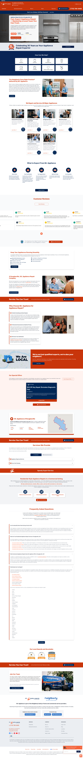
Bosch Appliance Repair (16, 576)
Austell (12, 427)
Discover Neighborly (29, 714)
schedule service (19, 286)
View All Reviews (41, 204)
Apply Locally (47, 733)
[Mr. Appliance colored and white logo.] (6, 4)
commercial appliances (42, 556)
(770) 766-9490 (14, 725)
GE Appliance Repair (16, 574)
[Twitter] (74, 15)
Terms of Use (27, 749)
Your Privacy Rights (55, 749)
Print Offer (29, 397)
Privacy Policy (33, 749)
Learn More (12, 96)
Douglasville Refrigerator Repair (18, 544)
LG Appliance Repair (16, 579)
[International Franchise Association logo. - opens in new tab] (11, 736)
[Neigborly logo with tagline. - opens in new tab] (51, 698)
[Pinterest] (76, 15)
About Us (47, 726)
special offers (28, 282)
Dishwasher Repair (63, 119)
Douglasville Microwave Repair (17, 549)
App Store (48, 714)
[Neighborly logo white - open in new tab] (3, 0)
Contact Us (47, 731)
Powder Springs (40, 428)
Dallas (12, 429)
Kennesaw (30, 428)
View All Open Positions (16, 688)
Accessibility (39, 749)
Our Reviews (68, 46)
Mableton (39, 427)
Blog (62, 726)
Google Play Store (57, 714)
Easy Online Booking (16, 37)
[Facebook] (72, 15)
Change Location (16, 5)
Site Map (62, 731)
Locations (63, 728)
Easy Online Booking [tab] (64, 8)
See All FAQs (41, 642)
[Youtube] (79, 15)
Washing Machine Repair (17, 119)
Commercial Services (31, 143)
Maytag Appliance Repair (16, 585)
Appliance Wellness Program (49, 143)
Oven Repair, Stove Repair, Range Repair (32, 120)
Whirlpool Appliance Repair (17, 580)
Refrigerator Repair (47, 119)
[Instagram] (81, 15)
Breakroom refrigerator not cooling (25, 494)
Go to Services (14, 266)
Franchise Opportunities (49, 728)
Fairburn (21, 428)
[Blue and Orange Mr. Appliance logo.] (32, 699)
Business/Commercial (47, 454)
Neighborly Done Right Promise (16, 339)
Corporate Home (64, 733)
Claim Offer (41, 400)
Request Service (41, 190)
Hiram (30, 427)
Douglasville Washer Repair (17, 542)
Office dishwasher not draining (41, 494)
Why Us (46, 724)
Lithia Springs (31, 429)
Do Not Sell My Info (45, 749)
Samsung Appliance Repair (17, 577)
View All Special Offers (67, 379)
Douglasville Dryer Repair (16, 547)
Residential (36, 454)
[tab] (4, 9)
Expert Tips (63, 724)
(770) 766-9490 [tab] (76, 9)
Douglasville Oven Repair (16, 545)
